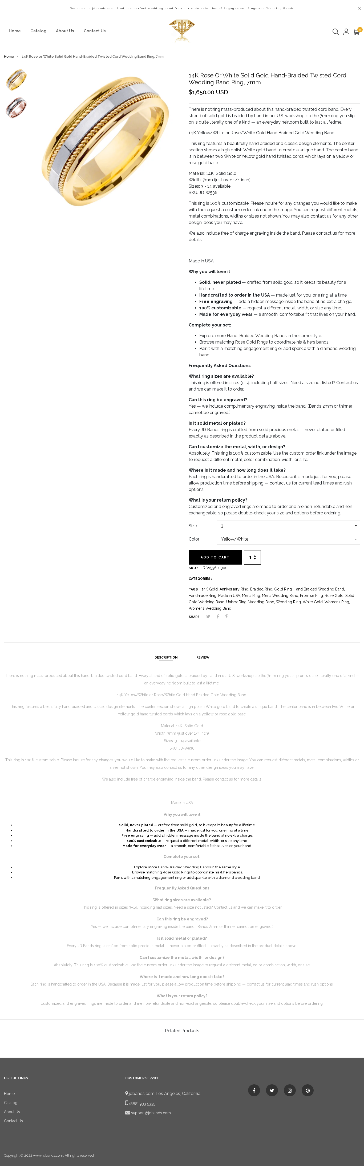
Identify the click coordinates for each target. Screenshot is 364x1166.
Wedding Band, (262, 602)
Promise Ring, (312, 595)
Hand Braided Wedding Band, (319, 589)
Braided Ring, (262, 589)
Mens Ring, (252, 595)
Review (202, 657)
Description (166, 657)
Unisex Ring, (237, 602)
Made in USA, (230, 595)
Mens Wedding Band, (281, 595)
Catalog (38, 31)
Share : (195, 617)
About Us (65, 31)
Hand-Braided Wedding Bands (257, 335)
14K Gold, (211, 589)
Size (193, 525)
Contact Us (95, 31)
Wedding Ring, (289, 602)
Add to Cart (215, 557)
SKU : (193, 568)
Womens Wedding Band (210, 608)
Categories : (200, 579)
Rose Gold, (335, 595)
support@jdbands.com (150, 1113)
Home (15, 31)
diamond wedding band (239, 878)
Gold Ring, (284, 589)
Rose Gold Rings (251, 342)
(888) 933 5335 (141, 1104)
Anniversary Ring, (235, 589)
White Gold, (314, 602)
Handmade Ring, (203, 595)
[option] (16, 82)
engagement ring (260, 348)
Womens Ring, (337, 602)
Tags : (194, 589)
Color (194, 539)
